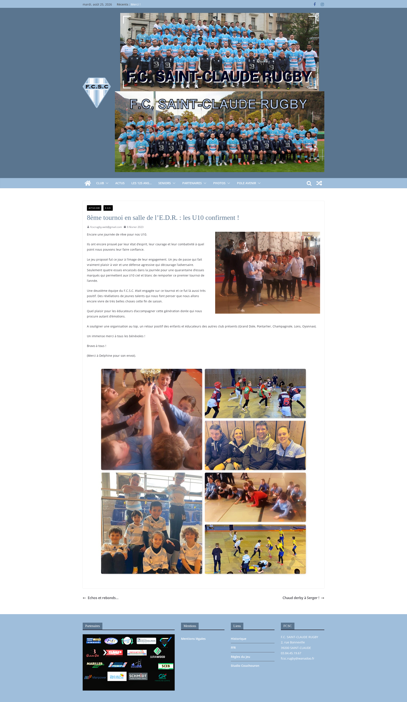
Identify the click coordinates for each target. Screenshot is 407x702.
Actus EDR (94, 207)
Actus (120, 183)
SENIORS (164, 183)
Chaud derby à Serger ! (301, 597)
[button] (106, 183)
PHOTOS (219, 183)
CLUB (100, 183)
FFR (233, 648)
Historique (238, 639)
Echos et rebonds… (103, 597)
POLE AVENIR (246, 183)
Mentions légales (193, 639)
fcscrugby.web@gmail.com (106, 227)
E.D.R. (108, 207)
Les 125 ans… (141, 183)
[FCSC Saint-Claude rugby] (88, 183)
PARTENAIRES (192, 183)
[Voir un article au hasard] (319, 183)
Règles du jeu (240, 657)
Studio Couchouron (245, 666)
